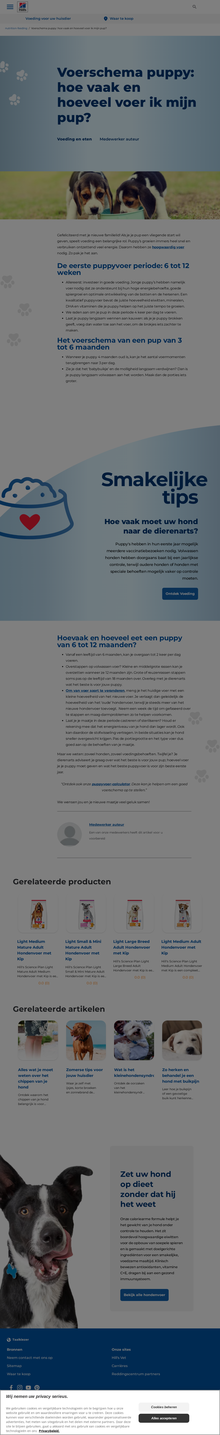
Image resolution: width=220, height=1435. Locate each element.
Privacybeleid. (49, 1431)
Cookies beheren (164, 1407)
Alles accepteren (164, 1418)
